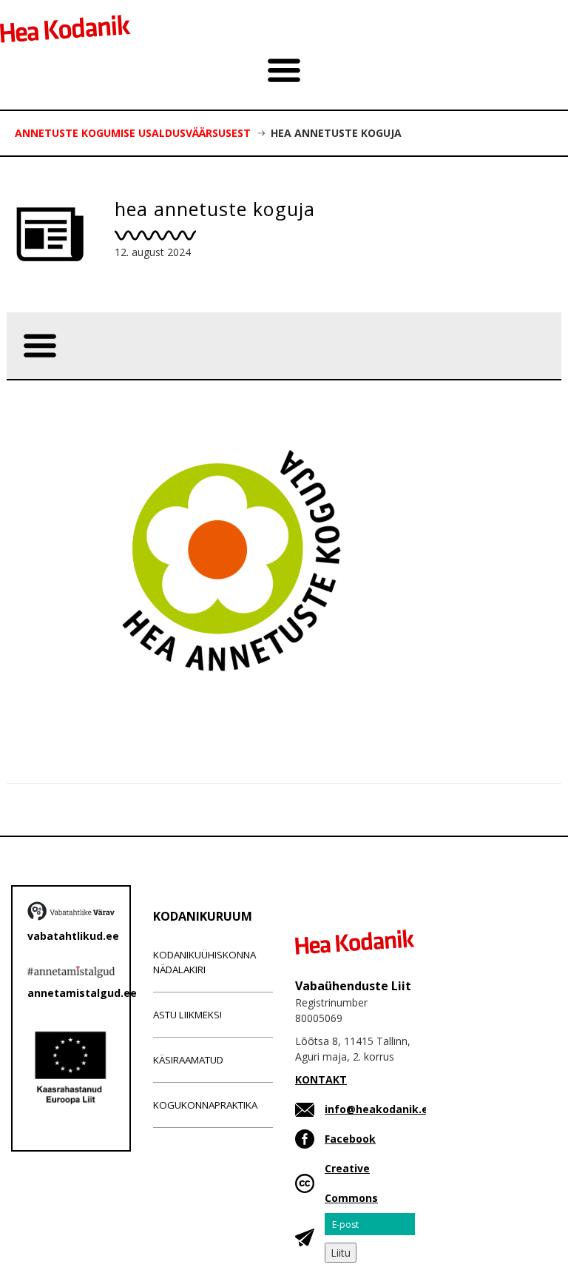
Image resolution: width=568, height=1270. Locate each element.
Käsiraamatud (188, 1059)
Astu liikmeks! (187, 1014)
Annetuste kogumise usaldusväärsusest (133, 133)
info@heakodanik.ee (380, 1109)
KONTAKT (321, 1079)
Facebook (350, 1139)
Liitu (341, 1253)
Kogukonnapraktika (205, 1105)
